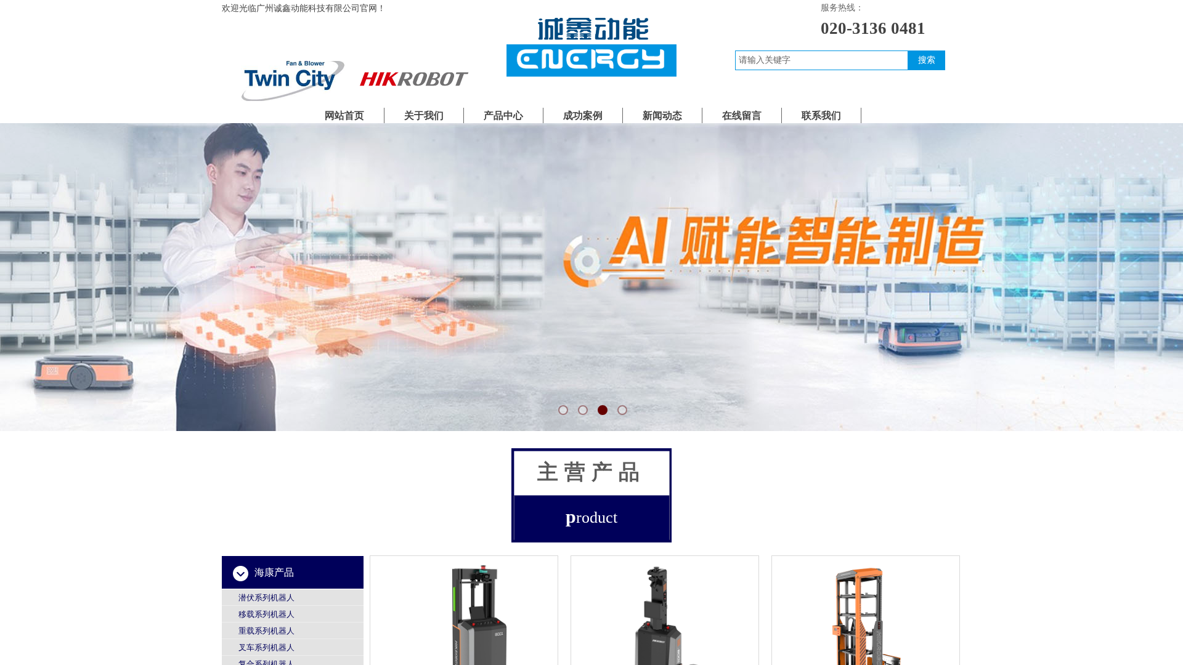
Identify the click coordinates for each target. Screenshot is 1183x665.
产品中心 (503, 115)
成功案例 (583, 115)
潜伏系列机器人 (266, 597)
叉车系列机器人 (266, 647)
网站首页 (344, 115)
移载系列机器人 (266, 614)
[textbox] (821, 60)
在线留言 (742, 115)
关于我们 (424, 115)
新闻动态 (662, 115)
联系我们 (821, 115)
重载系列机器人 (266, 630)
